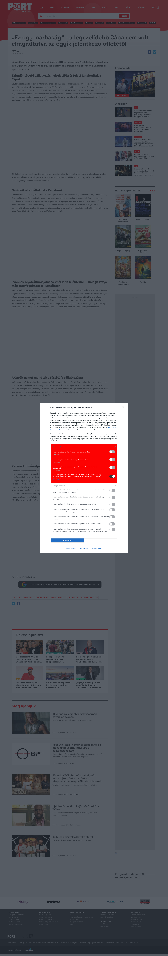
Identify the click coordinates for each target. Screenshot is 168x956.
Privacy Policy (97, 548)
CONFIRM (67, 540)
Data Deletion (71, 548)
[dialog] (84, 478)
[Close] (123, 408)
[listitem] (84, 447)
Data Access (84, 548)
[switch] (112, 451)
